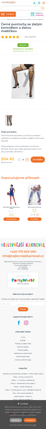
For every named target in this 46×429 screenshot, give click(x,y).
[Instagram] (26, 323)
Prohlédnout (11, 219)
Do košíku (38, 159)
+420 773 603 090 (23, 251)
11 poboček (39, 15)
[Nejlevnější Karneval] (8, 3)
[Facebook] (19, 323)
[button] (34, 3)
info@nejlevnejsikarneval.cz (23, 256)
